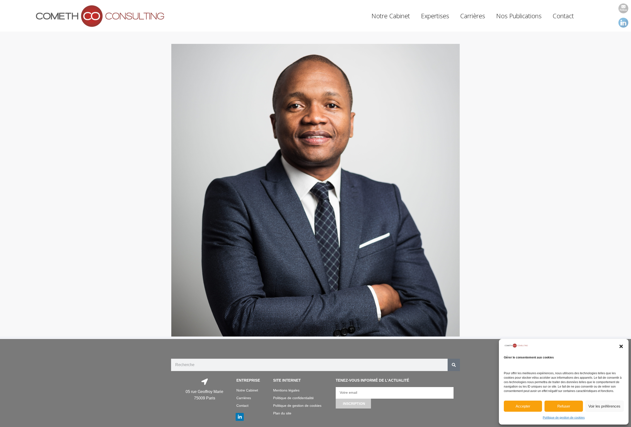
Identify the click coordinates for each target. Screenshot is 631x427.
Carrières (472, 16)
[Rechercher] (454, 365)
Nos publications (519, 16)
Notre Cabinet (390, 16)
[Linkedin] (240, 417)
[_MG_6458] (315, 190)
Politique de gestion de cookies (564, 417)
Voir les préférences (604, 406)
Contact (563, 16)
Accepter (523, 406)
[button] (621, 346)
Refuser (563, 406)
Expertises (435, 16)
